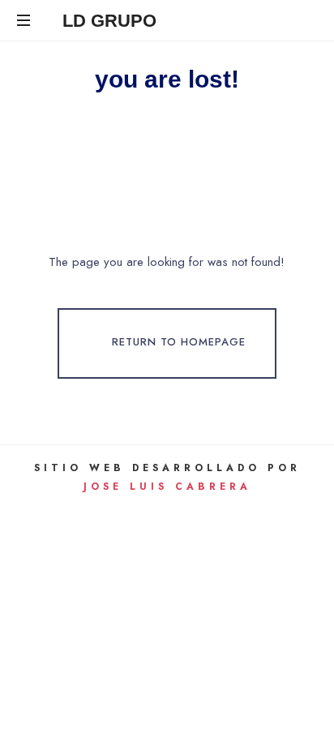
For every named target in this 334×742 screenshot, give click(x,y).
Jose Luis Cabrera (167, 486)
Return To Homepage (179, 342)
